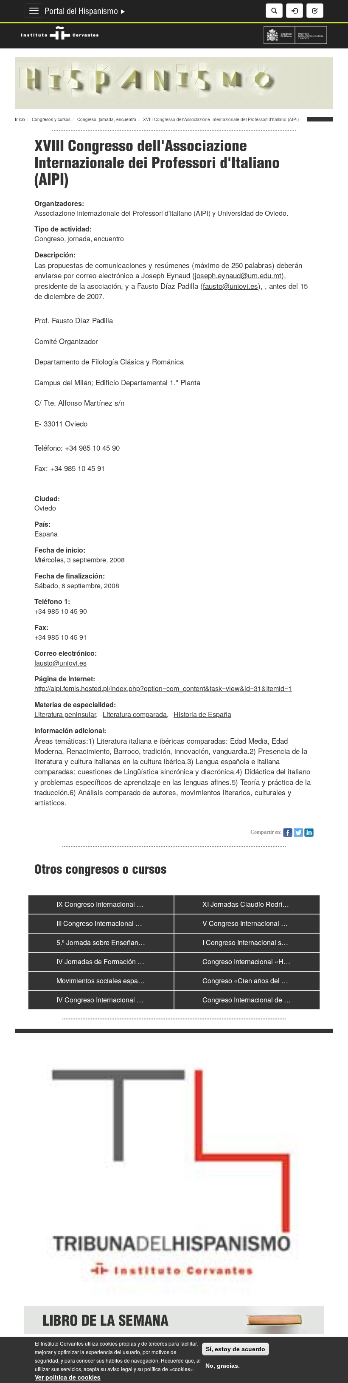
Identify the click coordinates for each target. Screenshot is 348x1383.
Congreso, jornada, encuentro (106, 119)
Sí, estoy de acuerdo (235, 1349)
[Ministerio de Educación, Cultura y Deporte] (295, 34)
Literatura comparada (135, 714)
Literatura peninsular (65, 714)
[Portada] (174, 82)
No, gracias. (222, 1365)
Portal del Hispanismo (82, 12)
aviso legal (119, 1368)
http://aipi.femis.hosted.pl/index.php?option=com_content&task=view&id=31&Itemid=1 (163, 688)
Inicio (20, 119)
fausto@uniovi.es (230, 285)
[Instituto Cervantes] (59, 32)
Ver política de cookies (68, 1377)
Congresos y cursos (51, 119)
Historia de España (202, 714)
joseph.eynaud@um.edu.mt (238, 275)
